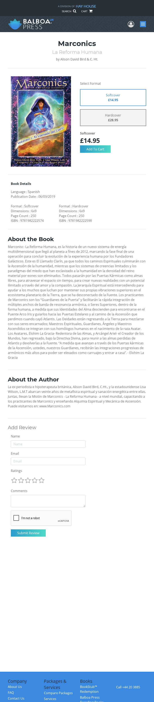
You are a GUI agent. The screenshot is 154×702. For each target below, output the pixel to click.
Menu (144, 24)
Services (50, 699)
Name (15, 436)
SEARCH (67, 11)
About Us (15, 687)
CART (84, 11)
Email (15, 453)
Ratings (16, 471)
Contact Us (16, 698)
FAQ (11, 692)
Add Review (22, 427)
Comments (19, 491)
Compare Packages (58, 693)
